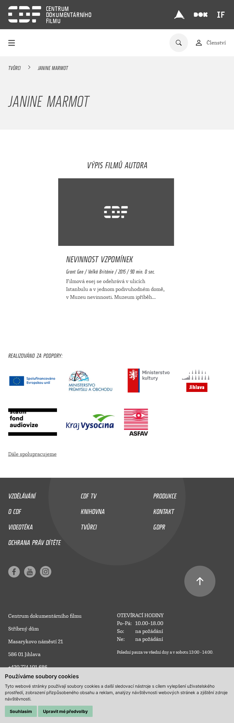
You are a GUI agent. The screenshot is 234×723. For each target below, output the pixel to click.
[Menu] (11, 43)
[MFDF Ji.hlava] (179, 14)
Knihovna (93, 510)
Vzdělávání (22, 494)
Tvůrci (14, 67)
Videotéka (20, 525)
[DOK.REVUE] (201, 15)
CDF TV (88, 494)
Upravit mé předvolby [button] (65, 711)
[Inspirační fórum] (221, 14)
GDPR (159, 525)
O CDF (14, 510)
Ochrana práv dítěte (34, 541)
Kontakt (163, 510)
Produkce (164, 494)
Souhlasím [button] (21, 711)
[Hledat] (178, 42)
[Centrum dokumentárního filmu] (24, 14)
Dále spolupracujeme (32, 454)
